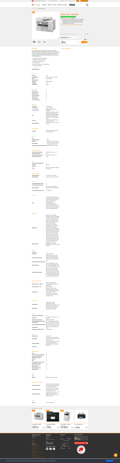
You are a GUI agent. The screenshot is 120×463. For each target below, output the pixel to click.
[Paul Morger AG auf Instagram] (54, 449)
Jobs (32, 441)
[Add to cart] (57, 427)
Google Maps (62, 435)
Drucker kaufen (34, 454)
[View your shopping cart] (87, 5)
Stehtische (33, 449)
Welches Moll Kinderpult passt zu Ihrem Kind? (38, 457)
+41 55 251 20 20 (36, 437)
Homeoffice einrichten (35, 445)
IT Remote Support (34, 458)
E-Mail (33, 438)
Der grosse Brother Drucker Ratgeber (37, 452)
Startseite (33, 8)
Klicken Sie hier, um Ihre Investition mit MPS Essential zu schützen (71, 24)
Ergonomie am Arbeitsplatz (36, 448)
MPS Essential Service (67, 18)
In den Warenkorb (85, 42)
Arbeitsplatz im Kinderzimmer (36, 446)
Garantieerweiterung (64, 37)
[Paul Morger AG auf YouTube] (47, 449)
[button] (76, 42)
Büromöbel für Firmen (35, 455)
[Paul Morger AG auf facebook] (51, 449)
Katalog (36, 8)
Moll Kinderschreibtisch (35, 451)
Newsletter (33, 440)
